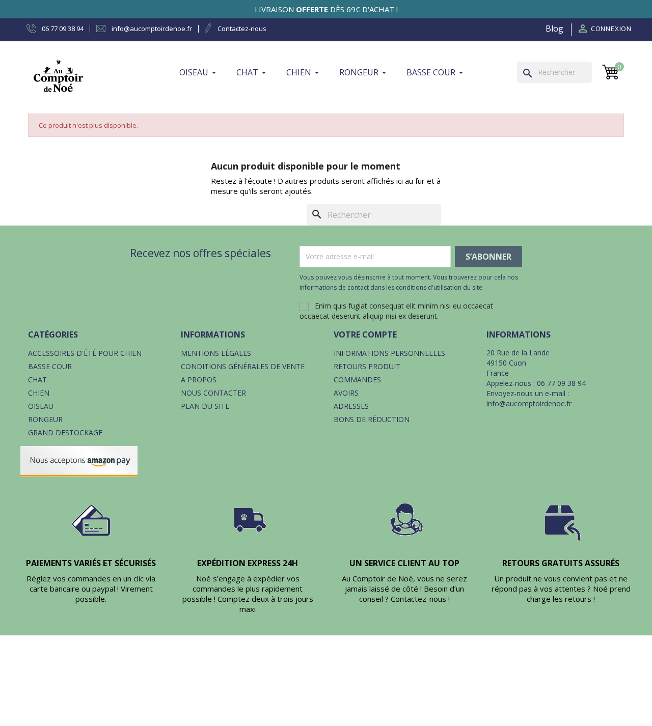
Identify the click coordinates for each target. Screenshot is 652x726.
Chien (38, 393)
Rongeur (45, 419)
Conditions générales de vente (243, 366)
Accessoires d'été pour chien (85, 353)
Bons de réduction (372, 419)
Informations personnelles (389, 353)
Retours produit (367, 366)
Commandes (357, 379)
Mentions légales (216, 353)
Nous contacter (213, 393)
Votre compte (365, 334)
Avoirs (346, 393)
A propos (198, 379)
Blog (554, 28)
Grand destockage (65, 432)
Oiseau (40, 406)
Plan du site (205, 406)
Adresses (351, 406)
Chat (37, 379)
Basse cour (50, 366)
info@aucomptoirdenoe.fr (529, 403)
